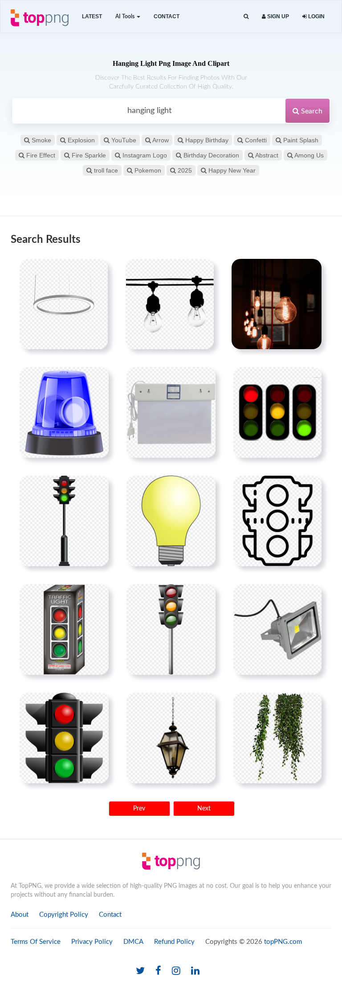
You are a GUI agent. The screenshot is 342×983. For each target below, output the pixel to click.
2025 (184, 170)
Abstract (266, 155)
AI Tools (125, 16)
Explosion (80, 140)
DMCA (133, 942)
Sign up (277, 16)
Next (204, 809)
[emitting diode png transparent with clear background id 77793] (171, 412)
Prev (139, 809)
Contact (166, 16)
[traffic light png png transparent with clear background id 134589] (277, 412)
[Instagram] (176, 971)
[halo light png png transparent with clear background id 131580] (64, 304)
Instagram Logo (144, 155)
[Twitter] (140, 971)
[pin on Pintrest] (95, 270)
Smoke (40, 140)
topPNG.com (283, 942)
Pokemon (147, 170)
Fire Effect (39, 155)
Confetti (255, 140)
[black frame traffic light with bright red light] (64, 738)
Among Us (308, 155)
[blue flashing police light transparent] (64, 412)
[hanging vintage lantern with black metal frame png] (171, 738)
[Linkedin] (195, 971)
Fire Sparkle (88, 155)
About (19, 914)
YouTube (123, 140)
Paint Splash (299, 140)
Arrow (160, 140)
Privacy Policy (92, 942)
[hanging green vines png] (277, 738)
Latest (92, 16)
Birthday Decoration (210, 155)
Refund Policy (174, 942)
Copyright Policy (63, 914)
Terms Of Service (36, 942)
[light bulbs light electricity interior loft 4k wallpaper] (277, 304)
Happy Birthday (205, 140)
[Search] (246, 16)
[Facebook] (158, 971)
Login (316, 16)
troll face (105, 170)
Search (310, 111)
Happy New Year (231, 170)
